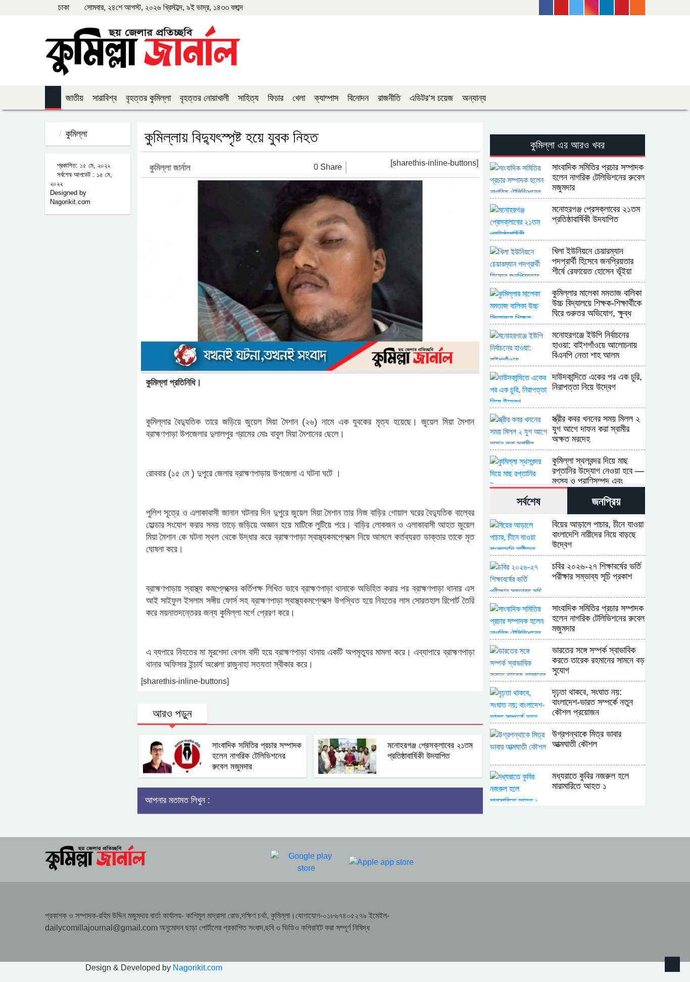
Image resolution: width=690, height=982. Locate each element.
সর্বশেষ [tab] (528, 501)
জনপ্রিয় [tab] (606, 501)
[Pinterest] (622, 7)
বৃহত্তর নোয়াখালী (204, 98)
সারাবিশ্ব (104, 98)
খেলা (298, 98)
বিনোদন (358, 98)
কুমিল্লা (76, 134)
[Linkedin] (607, 7)
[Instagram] (592, 7)
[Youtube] (561, 7)
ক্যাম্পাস (326, 98)
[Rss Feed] (637, 7)
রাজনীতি (389, 98)
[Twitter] (576, 7)
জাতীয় (74, 98)
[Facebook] (546, 7)
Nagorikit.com (197, 967)
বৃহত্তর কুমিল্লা (148, 98)
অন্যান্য (474, 98)
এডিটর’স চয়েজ (431, 98)
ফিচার (275, 98)
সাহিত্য (248, 98)
